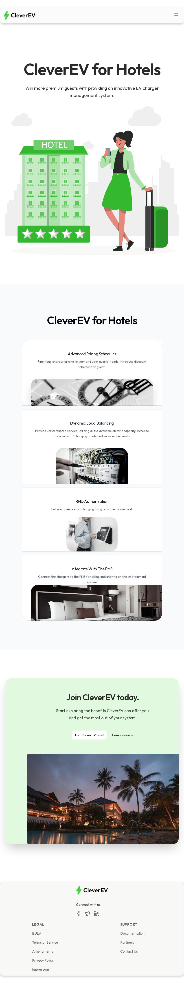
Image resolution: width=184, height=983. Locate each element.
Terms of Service (45, 942)
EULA (37, 933)
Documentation (132, 933)
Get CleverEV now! (89, 735)
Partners (127, 942)
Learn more (123, 735)
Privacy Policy (43, 960)
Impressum (40, 969)
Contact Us (129, 951)
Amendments (42, 951)
